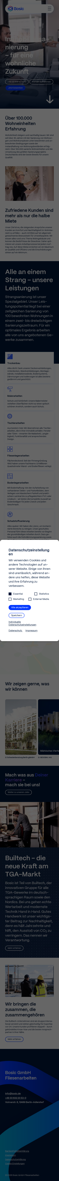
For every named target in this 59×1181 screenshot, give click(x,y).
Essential (18, 594)
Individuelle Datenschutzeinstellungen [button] (22, 623)
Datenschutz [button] (16, 631)
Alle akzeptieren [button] (19, 608)
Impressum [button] (31, 631)
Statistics (44, 594)
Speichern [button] (16, 615)
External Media (41, 599)
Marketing (18, 599)
